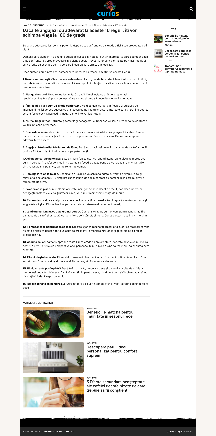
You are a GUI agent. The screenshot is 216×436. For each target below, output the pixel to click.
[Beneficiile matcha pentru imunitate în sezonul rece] (53, 322)
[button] (24, 9)
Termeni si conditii (52, 431)
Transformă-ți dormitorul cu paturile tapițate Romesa (178, 68)
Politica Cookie (31, 431)
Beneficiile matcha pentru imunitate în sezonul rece (110, 314)
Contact (69, 431)
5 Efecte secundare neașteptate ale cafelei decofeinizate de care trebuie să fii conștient (116, 386)
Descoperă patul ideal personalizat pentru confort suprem (112, 351)
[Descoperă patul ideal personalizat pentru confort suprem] (53, 357)
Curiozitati (46, 302)
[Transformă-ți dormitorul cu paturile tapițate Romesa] (158, 69)
